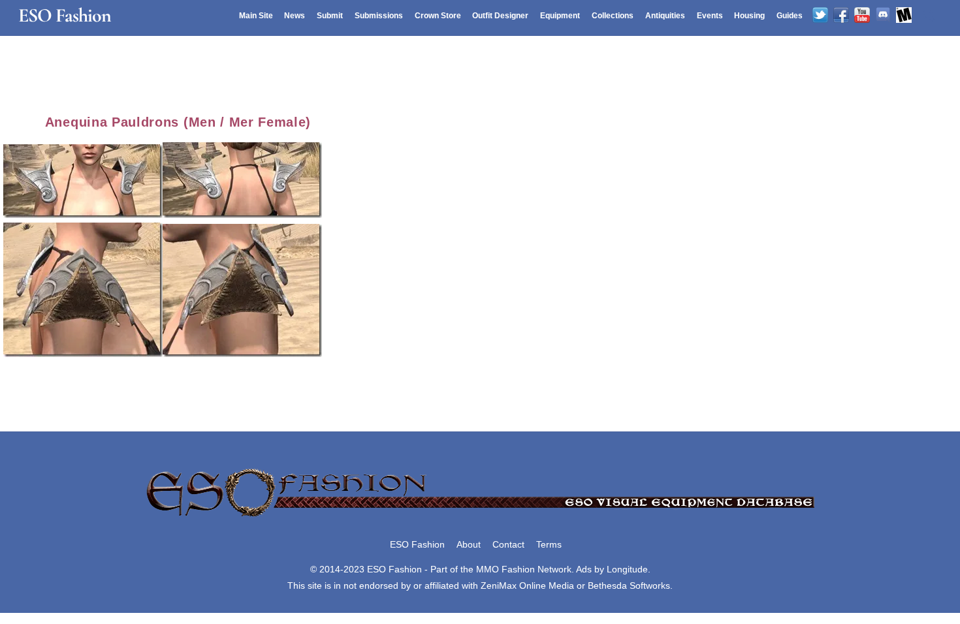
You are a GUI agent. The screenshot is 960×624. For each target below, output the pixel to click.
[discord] (883, 15)
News (294, 16)
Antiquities (665, 16)
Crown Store (438, 16)
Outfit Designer (500, 16)
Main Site (256, 16)
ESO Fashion (417, 544)
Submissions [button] (379, 16)
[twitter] (820, 15)
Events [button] (710, 16)
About (468, 544)
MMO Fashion (505, 569)
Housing (749, 16)
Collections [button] (612, 16)
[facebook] (841, 15)
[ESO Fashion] (480, 517)
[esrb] (904, 15)
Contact (508, 544)
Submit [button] (330, 16)
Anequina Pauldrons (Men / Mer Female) (178, 122)
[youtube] (862, 15)
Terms (549, 544)
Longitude (627, 569)
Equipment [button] (560, 16)
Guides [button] (789, 16)
